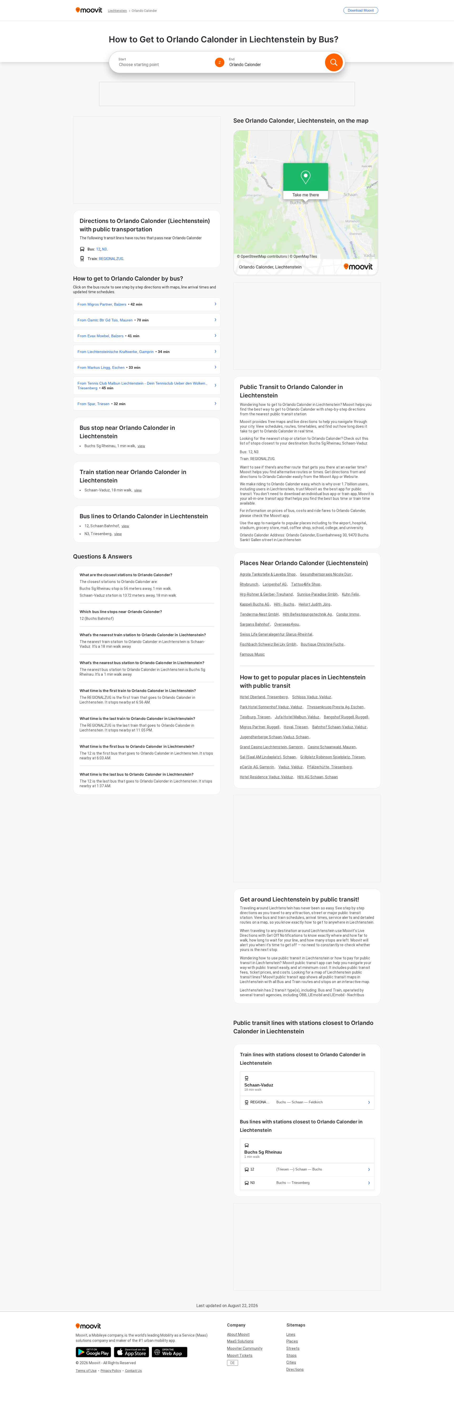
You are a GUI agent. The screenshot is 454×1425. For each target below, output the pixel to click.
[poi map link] (305, 203)
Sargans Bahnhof (255, 624)
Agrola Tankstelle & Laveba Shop (268, 574)
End (232, 59)
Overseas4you (286, 624)
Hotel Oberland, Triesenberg (264, 697)
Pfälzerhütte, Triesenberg (329, 767)
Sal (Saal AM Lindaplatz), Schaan (268, 757)
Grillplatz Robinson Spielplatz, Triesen (332, 757)
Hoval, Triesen (296, 727)
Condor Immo (347, 614)
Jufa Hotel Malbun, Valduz (297, 717)
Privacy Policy (111, 1371)
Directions (295, 1369)
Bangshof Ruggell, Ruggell (346, 717)
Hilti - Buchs (284, 604)
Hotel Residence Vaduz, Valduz (266, 777)
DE (232, 1363)
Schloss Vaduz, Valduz (311, 697)
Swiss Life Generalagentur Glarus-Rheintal (276, 634)
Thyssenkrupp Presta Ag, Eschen (335, 707)
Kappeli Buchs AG (255, 604)
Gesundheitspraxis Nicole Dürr (326, 574)
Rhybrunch (249, 584)
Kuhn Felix (350, 594)
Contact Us (133, 1371)
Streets (293, 1348)
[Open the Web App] (169, 1352)
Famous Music (252, 654)
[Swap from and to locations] (219, 62)
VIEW (141, 446)
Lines (290, 1334)
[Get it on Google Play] (93, 1352)
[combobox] (164, 64)
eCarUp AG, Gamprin (257, 767)
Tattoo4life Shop (305, 584)
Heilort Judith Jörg (314, 604)
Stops (291, 1355)
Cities (291, 1362)
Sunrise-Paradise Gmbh (317, 594)
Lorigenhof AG (275, 584)
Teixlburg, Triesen (255, 717)
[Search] (334, 62)
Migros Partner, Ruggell (259, 727)
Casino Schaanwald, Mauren (332, 747)
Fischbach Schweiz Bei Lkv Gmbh (268, 644)
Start (122, 59)
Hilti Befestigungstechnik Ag (307, 614)
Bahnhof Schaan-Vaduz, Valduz (339, 727)
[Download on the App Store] (131, 1352)
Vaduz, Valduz (290, 767)
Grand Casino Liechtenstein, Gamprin (271, 747)
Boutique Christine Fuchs (322, 644)
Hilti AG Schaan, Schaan (317, 777)
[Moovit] (89, 10)
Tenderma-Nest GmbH (259, 614)
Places (292, 1341)
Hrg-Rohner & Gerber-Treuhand (266, 594)
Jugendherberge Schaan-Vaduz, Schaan (274, 737)
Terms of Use (86, 1371)
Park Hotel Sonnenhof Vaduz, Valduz (271, 707)
